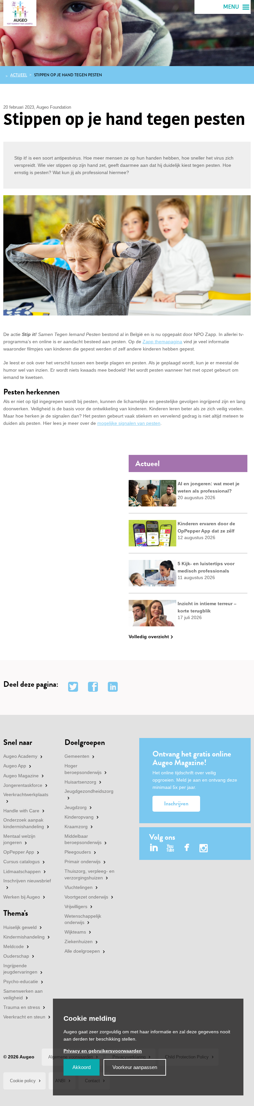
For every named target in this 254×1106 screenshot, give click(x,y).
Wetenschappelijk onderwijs (82, 919)
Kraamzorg (76, 826)
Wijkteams (75, 932)
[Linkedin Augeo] (154, 848)
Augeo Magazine (21, 775)
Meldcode (13, 946)
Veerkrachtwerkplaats (25, 794)
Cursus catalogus (21, 861)
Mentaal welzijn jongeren (19, 839)
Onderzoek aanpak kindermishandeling (23, 823)
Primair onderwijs (82, 861)
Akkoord (81, 1067)
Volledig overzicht (149, 636)
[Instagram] (203, 849)
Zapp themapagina (162, 341)
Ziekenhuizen (78, 941)
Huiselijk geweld (20, 927)
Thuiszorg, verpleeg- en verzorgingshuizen (89, 874)
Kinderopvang (79, 817)
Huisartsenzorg (80, 782)
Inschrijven (176, 803)
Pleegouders (77, 852)
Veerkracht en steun (24, 1016)
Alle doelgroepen (82, 951)
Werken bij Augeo (21, 897)
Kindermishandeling (24, 937)
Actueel (18, 75)
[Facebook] (187, 848)
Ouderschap (16, 956)
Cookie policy (23, 1080)
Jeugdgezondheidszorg (88, 791)
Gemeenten (76, 756)
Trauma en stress (21, 1007)
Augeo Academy (20, 756)
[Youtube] (170, 848)
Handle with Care (21, 810)
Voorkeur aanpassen (134, 1067)
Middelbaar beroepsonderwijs (83, 839)
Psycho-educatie (20, 981)
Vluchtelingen (78, 887)
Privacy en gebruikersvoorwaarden (103, 1050)
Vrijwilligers (75, 906)
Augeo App (14, 765)
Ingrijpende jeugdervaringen (20, 969)
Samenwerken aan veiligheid (23, 994)
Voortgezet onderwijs (86, 897)
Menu (231, 7)
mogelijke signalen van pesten (128, 423)
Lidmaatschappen (22, 871)
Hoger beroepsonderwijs (83, 769)
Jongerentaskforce (22, 785)
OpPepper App (18, 852)
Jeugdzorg (75, 807)
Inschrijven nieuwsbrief (27, 880)
